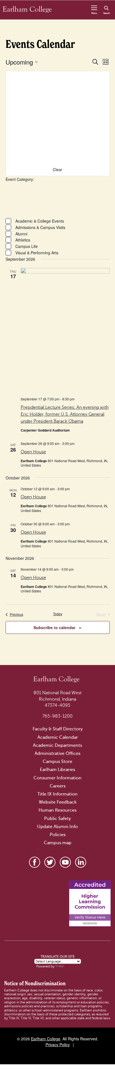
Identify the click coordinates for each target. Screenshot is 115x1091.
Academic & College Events (39, 221)
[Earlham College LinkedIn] (80, 862)
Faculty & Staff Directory (58, 729)
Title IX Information (57, 794)
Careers (58, 786)
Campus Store (57, 761)
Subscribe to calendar (54, 627)
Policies (58, 834)
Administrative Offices (57, 753)
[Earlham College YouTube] (65, 862)
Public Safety (57, 818)
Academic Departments (57, 745)
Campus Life (26, 246)
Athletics (22, 240)
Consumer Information (57, 777)
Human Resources (57, 810)
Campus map (57, 842)
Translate (72, 966)
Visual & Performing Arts (36, 252)
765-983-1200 (57, 716)
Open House (33, 451)
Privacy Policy (57, 1044)
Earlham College (45, 1038)
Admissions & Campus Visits (40, 227)
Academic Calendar (57, 737)
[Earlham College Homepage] (27, 9)
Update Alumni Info (57, 826)
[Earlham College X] (50, 862)
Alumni (21, 234)
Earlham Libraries (57, 769)
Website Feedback (57, 802)
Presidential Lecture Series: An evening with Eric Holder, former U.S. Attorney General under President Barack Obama (65, 414)
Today (57, 614)
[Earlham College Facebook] (34, 862)
